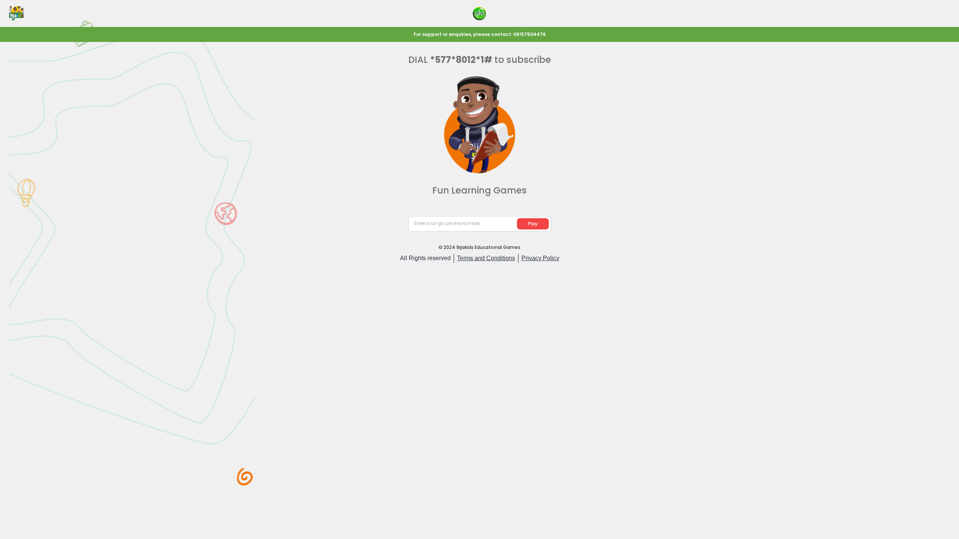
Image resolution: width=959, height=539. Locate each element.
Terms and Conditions (486, 258)
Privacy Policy (540, 258)
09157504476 (529, 34)
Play (533, 223)
